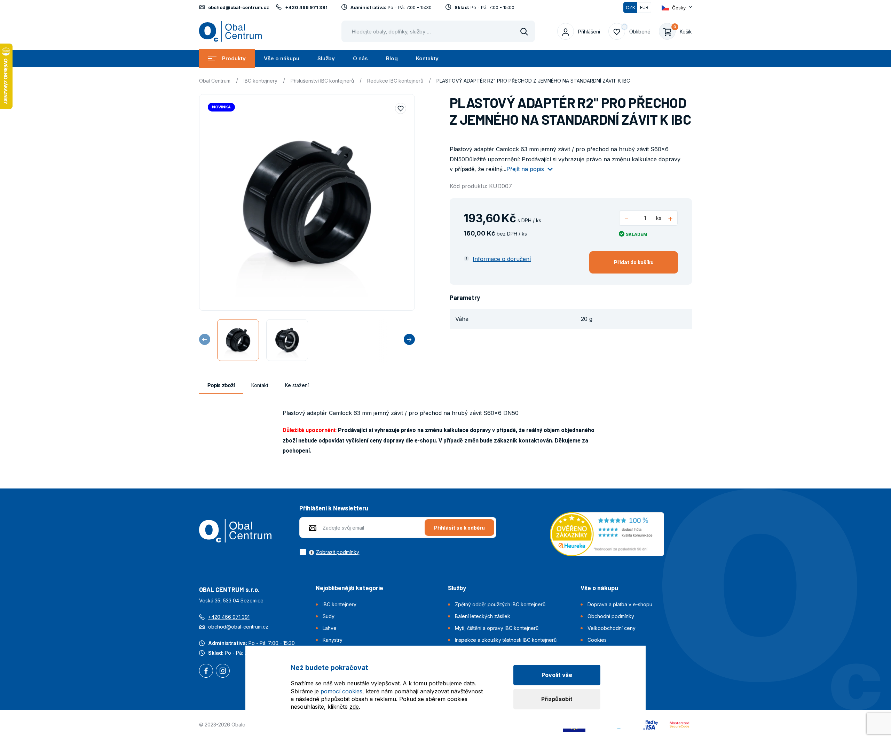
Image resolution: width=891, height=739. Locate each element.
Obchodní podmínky (611, 616)
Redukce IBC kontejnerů (395, 81)
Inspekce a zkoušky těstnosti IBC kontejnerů (506, 640)
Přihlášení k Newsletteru (333, 508)
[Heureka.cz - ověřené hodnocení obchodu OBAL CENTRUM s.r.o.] (607, 533)
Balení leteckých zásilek (482, 616)
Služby (326, 58)
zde (354, 706)
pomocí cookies (341, 691)
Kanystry (332, 640)
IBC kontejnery (260, 81)
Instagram (223, 671)
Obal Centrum (214, 81)
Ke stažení (297, 385)
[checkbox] (329, 552)
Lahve (330, 628)
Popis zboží (221, 385)
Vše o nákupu (281, 58)
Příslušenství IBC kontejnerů (322, 81)
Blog (392, 58)
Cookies (597, 640)
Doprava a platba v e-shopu (620, 604)
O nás (360, 58)
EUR (644, 7)
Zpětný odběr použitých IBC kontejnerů (500, 604)
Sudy (328, 616)
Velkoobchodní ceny (612, 628)
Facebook (206, 671)
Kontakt (259, 385)
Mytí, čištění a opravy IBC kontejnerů (496, 628)
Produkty (234, 58)
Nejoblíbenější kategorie (349, 588)
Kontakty (427, 58)
